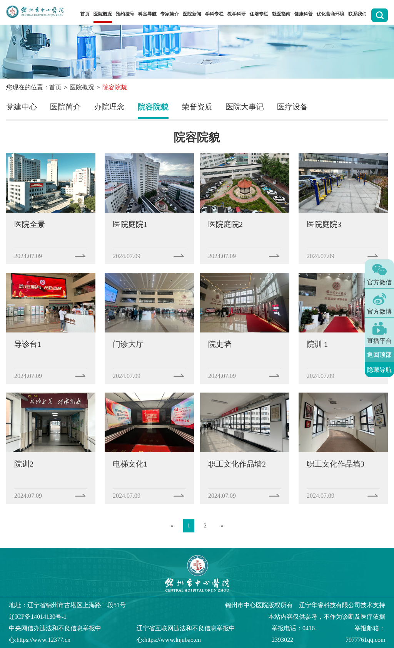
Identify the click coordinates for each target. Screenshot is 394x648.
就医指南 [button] (281, 14)
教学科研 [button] (236, 14)
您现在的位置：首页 (34, 87)
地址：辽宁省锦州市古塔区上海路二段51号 (67, 605)
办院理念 (109, 106)
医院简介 (65, 106)
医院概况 (82, 87)
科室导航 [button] (147, 14)
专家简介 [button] (169, 14)
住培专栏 (259, 14)
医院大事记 (244, 106)
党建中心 (21, 106)
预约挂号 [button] (125, 14)
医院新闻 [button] (192, 14)
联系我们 (357, 14)
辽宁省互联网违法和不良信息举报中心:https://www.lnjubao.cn (186, 634)
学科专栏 (214, 14)
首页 (85, 14)
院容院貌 (153, 106)
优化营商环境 (330, 14)
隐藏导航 (379, 369)
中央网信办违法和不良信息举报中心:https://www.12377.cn (55, 634)
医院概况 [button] (102, 14)
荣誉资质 (197, 106)
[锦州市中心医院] (34, 12)
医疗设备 (292, 106)
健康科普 (303, 14)
